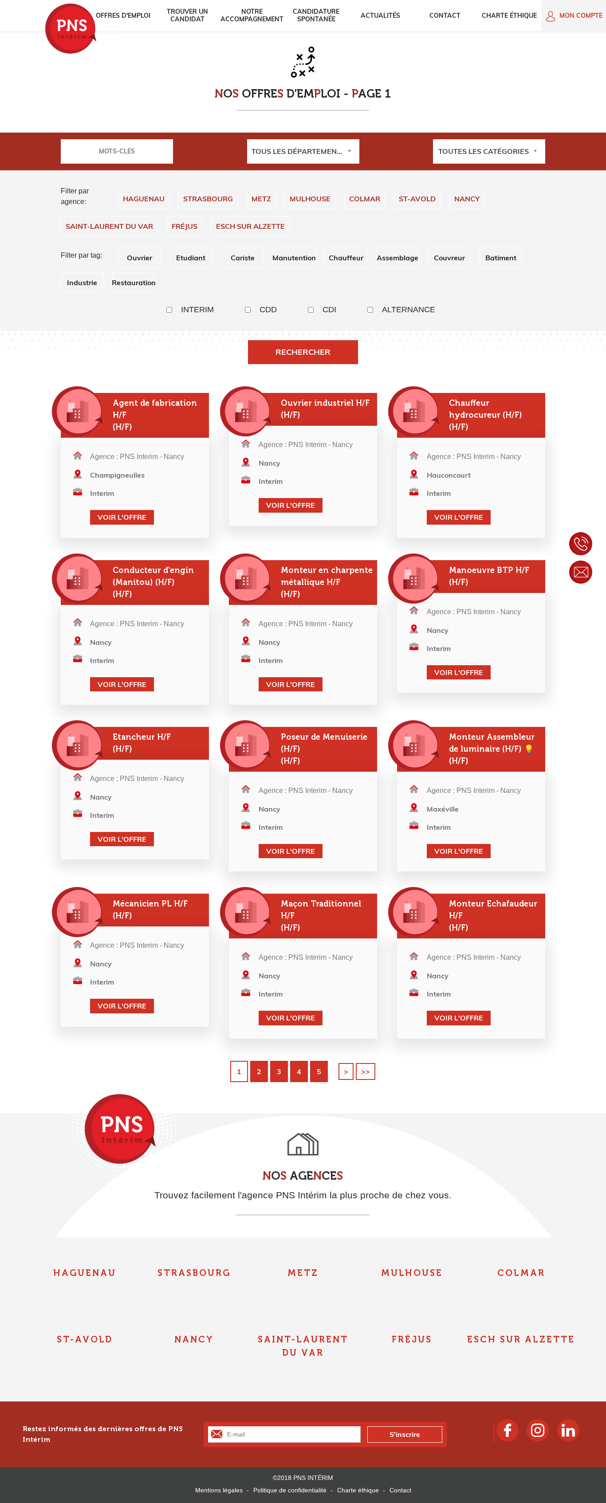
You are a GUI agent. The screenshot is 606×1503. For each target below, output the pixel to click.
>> (365, 1071)
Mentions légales (219, 1490)
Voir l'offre (122, 517)
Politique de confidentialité (290, 1490)
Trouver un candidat (187, 15)
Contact (444, 16)
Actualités (380, 16)
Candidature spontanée (316, 15)
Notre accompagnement (251, 15)
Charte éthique (509, 16)
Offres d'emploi (123, 16)
